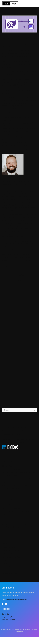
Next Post (19, 281)
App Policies (6, 544)
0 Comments (6, 44)
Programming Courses (19, 44)
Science (5, 570)
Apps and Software (8, 547)
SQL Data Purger (7, 466)
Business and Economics (10, 550)
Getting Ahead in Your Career (11, 557)
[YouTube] (6, 604)
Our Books (5, 564)
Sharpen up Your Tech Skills (11, 574)
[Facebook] (3, 604)
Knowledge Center (8, 560)
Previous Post (19, 275)
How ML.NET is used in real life (12, 469)
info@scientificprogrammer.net (12, 435)
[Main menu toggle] (35, 4)
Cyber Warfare (7, 554)
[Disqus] (19, 310)
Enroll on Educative (14, 267)
